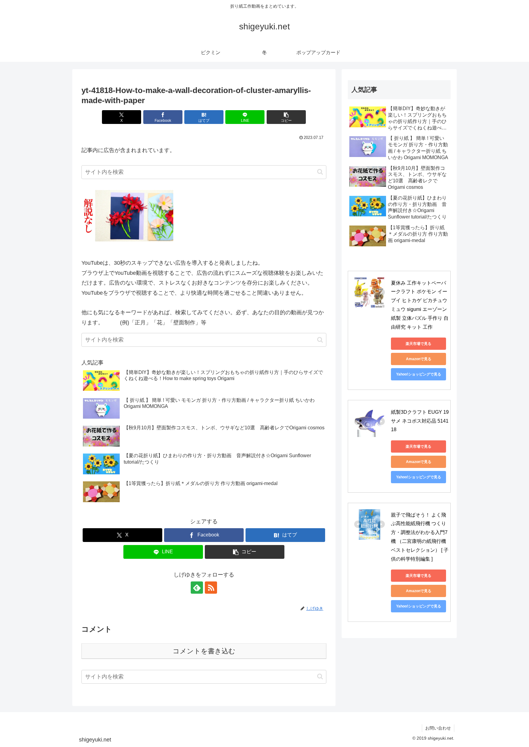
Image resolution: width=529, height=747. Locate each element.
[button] (286, 117)
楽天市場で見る (418, 344)
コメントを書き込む (204, 651)
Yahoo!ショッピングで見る (418, 374)
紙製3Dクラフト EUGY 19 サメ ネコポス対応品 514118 (420, 420)
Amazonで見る (418, 359)
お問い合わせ (438, 728)
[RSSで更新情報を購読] (211, 587)
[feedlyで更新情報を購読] (197, 587)
